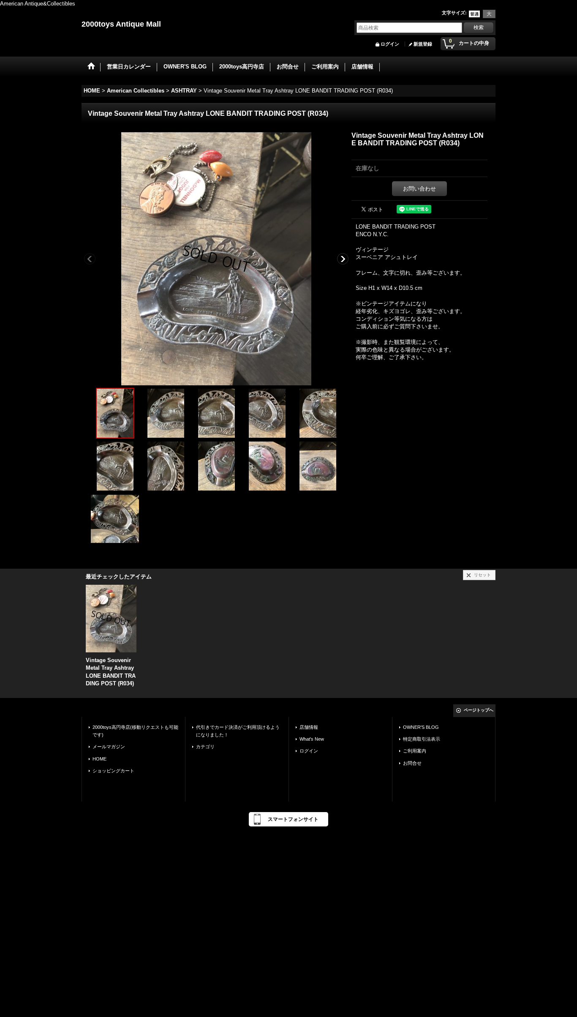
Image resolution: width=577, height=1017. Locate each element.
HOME (99, 758)
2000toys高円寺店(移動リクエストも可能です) (135, 731)
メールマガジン (109, 746)
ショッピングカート (113, 770)
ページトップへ (478, 710)
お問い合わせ (419, 188)
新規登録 (423, 43)
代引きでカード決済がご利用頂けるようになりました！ (238, 731)
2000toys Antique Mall (121, 24)
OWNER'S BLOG (421, 727)
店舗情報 (308, 727)
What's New (311, 739)
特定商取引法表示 (421, 739)
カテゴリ (205, 746)
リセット (482, 575)
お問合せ (412, 763)
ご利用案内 (414, 750)
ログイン (390, 43)
